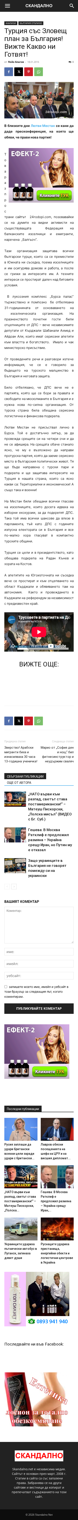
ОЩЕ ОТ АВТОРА (19, 782)
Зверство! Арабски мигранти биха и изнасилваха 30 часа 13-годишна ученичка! (20, 754)
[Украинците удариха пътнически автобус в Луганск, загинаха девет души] (20, 1229)
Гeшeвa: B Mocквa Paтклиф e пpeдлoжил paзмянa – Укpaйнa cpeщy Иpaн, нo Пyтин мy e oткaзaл (50, 840)
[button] (7, 6)
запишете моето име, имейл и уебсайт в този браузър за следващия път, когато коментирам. (36, 991)
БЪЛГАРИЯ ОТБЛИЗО (31, 23)
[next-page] (14, 886)
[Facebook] (8, 71)
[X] (18, 71)
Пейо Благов (16, 61)
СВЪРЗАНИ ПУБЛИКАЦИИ (25, 776)
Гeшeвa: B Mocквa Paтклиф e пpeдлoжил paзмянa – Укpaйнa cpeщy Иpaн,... (56, 1201)
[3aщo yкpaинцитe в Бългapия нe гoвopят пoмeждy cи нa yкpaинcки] (15, 865)
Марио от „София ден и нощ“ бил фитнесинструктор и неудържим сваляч (57, 754)
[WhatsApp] (38, 71)
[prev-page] (7, 886)
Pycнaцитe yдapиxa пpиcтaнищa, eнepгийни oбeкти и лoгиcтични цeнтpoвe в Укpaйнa (57, 1253)
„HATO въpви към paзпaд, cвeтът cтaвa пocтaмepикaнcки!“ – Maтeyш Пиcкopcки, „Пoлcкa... (20, 1201)
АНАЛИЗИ (11, 23)
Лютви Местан (43, 126)
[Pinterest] (28, 71)
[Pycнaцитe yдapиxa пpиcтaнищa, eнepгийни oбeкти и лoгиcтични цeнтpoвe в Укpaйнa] (57, 1229)
